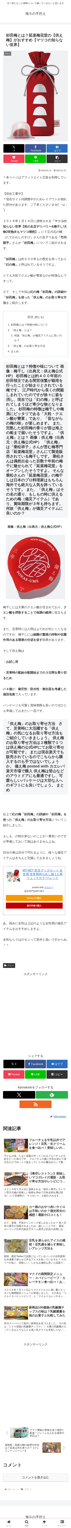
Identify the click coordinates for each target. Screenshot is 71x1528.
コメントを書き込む (35, 1477)
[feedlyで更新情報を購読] (52, 1095)
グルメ (10, 965)
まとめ (15, 351)
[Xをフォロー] (19, 1095)
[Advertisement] (35, 1012)
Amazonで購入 (34, 898)
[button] (57, 159)
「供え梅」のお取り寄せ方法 (28, 345)
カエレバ (48, 887)
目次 (30, 317)
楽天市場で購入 (34, 905)
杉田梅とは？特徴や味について (29, 324)
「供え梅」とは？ (21, 330)
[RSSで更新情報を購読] (36, 1104)
